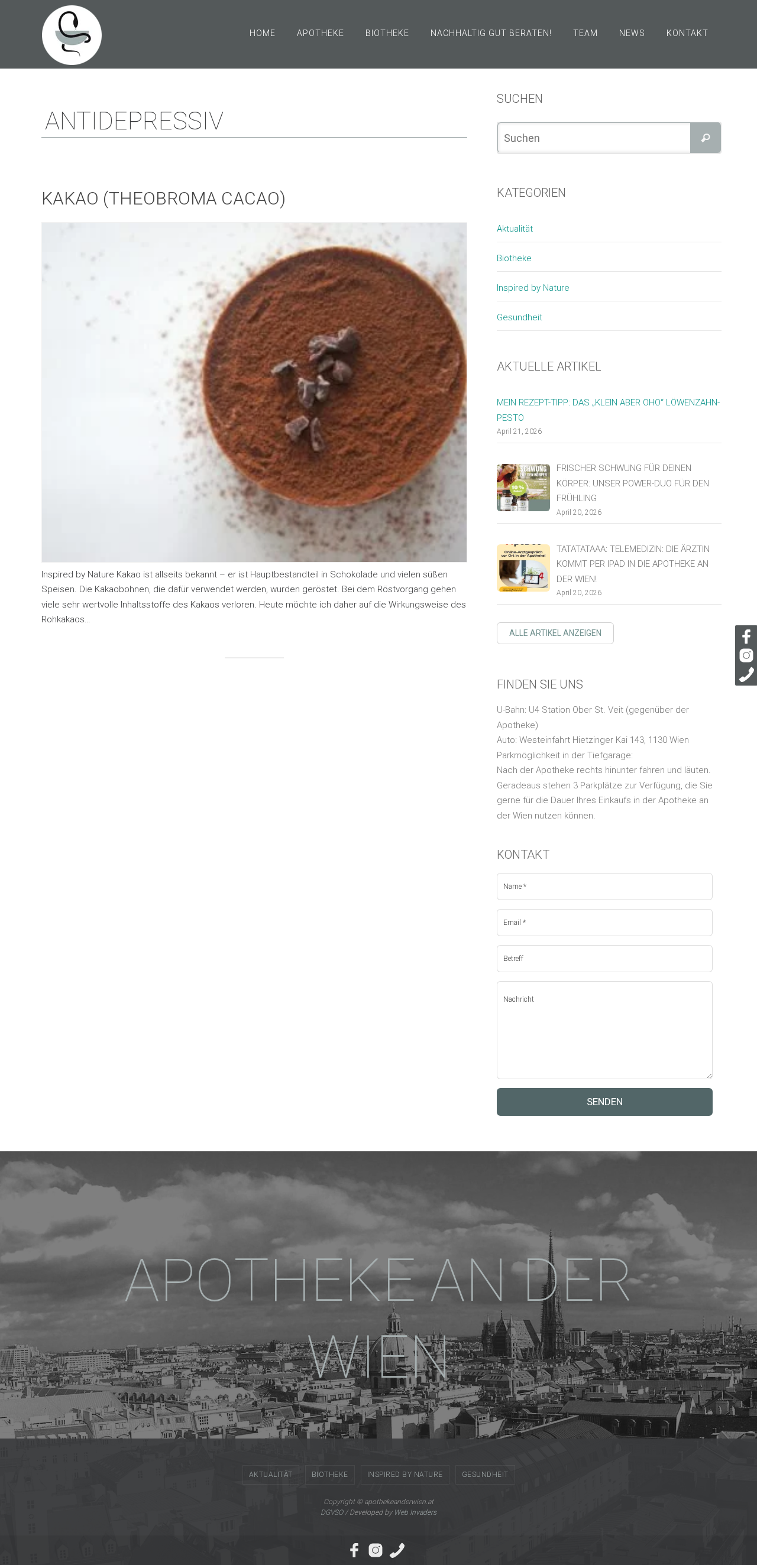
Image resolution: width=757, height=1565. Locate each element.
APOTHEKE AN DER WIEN (378, 1319)
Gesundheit (519, 317)
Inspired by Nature (533, 288)
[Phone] (744, 674)
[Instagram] (744, 655)
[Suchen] (705, 137)
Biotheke (514, 258)
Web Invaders (415, 1512)
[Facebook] (744, 636)
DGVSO (332, 1512)
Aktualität (515, 228)
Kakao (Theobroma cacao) (163, 198)
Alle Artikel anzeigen (555, 633)
